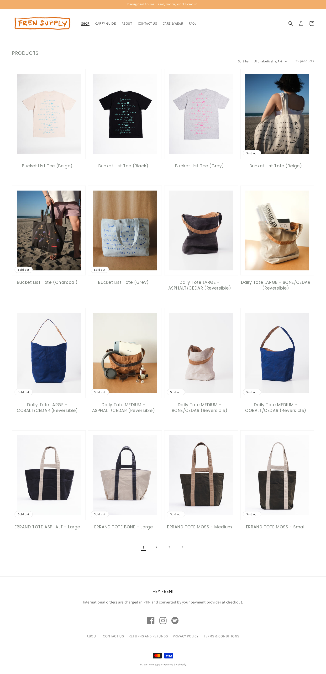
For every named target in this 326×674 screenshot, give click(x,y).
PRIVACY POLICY (186, 636)
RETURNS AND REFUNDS (148, 636)
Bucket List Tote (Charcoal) (47, 282)
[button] (290, 23)
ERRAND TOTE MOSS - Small (275, 527)
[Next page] (182, 547)
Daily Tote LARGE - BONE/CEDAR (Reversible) (275, 285)
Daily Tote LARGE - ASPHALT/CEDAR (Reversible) (199, 285)
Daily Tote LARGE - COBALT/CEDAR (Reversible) (47, 408)
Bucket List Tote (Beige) (275, 166)
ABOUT (92, 636)
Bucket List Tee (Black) (123, 166)
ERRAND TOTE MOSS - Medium (199, 527)
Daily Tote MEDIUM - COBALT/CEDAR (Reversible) (275, 408)
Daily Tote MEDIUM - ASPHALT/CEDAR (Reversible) (123, 408)
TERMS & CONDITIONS (221, 636)
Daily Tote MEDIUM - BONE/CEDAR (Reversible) (200, 408)
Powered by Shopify (174, 664)
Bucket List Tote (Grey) (123, 282)
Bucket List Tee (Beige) (47, 166)
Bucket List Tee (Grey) (199, 166)
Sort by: (243, 61)
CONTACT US (113, 636)
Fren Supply (156, 664)
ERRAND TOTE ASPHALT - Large (47, 527)
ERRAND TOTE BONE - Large (123, 527)
